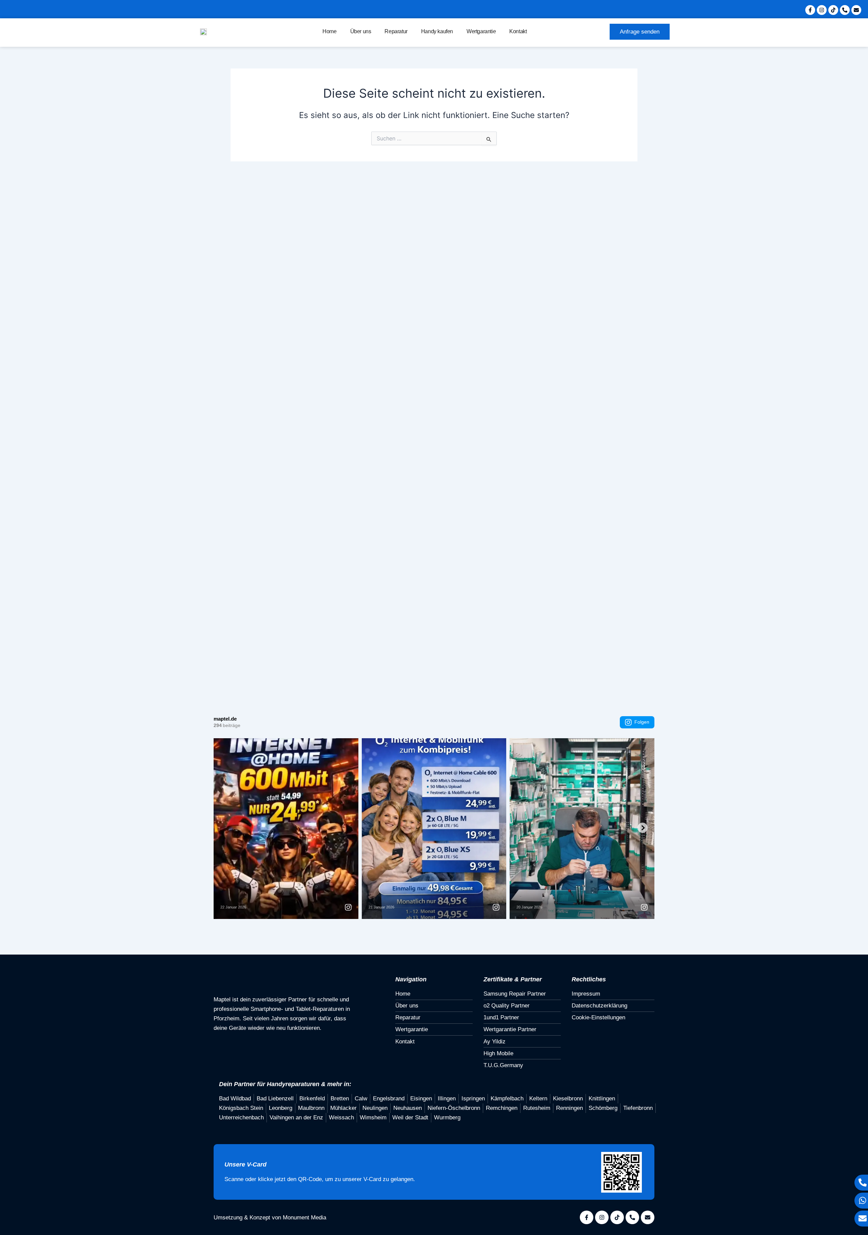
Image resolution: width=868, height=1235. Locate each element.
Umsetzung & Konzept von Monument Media (270, 1217)
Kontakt (518, 31)
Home (329, 31)
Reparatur (395, 31)
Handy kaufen (437, 31)
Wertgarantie (481, 31)
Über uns (360, 31)
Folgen (641, 722)
